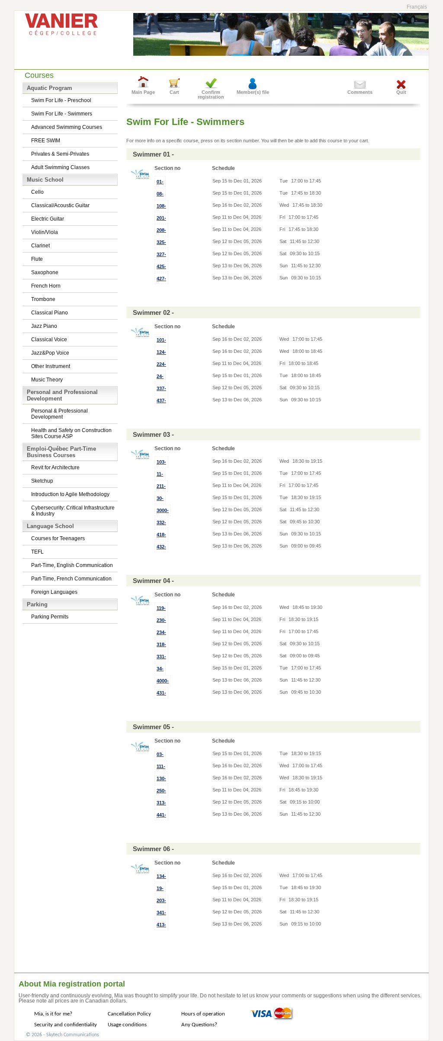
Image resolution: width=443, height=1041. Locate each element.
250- (161, 790)
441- (161, 814)
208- (161, 230)
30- (160, 498)
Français (417, 7)
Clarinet (40, 246)
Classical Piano (49, 313)
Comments (359, 92)
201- (161, 218)
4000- (163, 680)
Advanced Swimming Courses (66, 127)
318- (161, 644)
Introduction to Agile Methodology (70, 494)
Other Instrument (50, 366)
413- (161, 924)
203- (161, 900)
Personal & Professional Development (59, 414)
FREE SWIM (45, 141)
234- (161, 632)
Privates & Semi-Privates (60, 154)
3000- (163, 510)
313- (161, 802)
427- (161, 278)
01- (160, 181)
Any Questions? (199, 1025)
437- (161, 400)
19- (160, 888)
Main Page (143, 92)
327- (161, 254)
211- (161, 486)
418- (161, 534)
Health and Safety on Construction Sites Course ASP (71, 433)
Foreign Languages (54, 592)
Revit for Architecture (55, 467)
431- (161, 692)
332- (161, 522)
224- (161, 364)
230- (161, 620)
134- (161, 876)
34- (160, 668)
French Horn (46, 286)
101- (161, 340)
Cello (37, 192)
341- (161, 912)
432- (161, 546)
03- (160, 754)
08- (160, 193)
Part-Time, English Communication (72, 565)
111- (161, 766)
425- (161, 266)
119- (161, 608)
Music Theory (47, 380)
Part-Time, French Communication (71, 579)
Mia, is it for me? (53, 1014)
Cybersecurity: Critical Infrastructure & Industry (73, 511)
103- (161, 461)
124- (161, 352)
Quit (401, 92)
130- (161, 778)
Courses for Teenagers (58, 538)
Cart (174, 92)
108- (161, 205)
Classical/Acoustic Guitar (60, 205)
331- (161, 656)
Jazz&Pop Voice (50, 353)
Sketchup (42, 481)
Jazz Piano (44, 326)
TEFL (37, 552)
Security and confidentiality (65, 1025)
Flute (37, 259)
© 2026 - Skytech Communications (62, 1035)
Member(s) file (253, 92)
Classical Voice (49, 339)
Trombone (43, 299)
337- (161, 388)
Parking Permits (49, 617)
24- (160, 376)
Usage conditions (127, 1025)
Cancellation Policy (129, 1014)
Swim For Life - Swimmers (61, 114)
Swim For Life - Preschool (61, 100)
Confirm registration (211, 94)
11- (160, 474)
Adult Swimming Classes (60, 167)
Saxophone (44, 272)
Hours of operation (203, 1014)
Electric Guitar (47, 219)
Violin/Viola (44, 232)
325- (161, 242)
